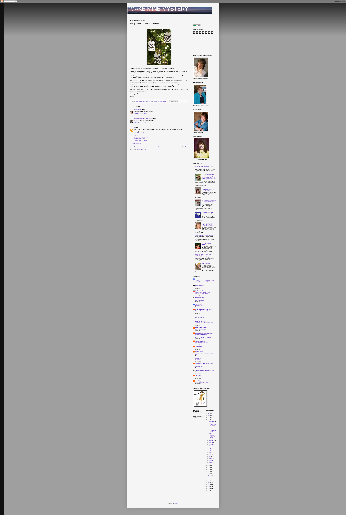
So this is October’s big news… (202, 359)
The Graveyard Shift (200, 321)
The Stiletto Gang (199, 297)
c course (136, 135)
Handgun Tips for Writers (208, 212)
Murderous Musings (200, 341)
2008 (209, 490)
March (210, 458)
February (211, 460)
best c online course (139, 132)
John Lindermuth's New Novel (201, 342)
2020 (209, 465)
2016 (209, 473)
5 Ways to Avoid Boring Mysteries (202, 382)
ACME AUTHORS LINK (201, 328)
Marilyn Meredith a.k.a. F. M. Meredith (143, 118)
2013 (209, 480)
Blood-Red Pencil (199, 285)
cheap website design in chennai (142, 137)
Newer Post (133, 147)
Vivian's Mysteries (200, 381)
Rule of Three (198, 304)
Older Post (184, 147)
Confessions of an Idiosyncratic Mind (204, 370)
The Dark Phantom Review (202, 279)
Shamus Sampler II (199, 366)
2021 (209, 419)
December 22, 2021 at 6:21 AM (141, 113)
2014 (209, 478)
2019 (209, 467)
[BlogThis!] (172, 101)
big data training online (140, 138)
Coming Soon (198, 371)
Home (159, 147)
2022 (209, 417)
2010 (209, 486)
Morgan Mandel (138, 109)
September (211, 444)
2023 (209, 415)
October (211, 442)
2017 (209, 471)
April (210, 456)
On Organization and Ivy (212, 430)
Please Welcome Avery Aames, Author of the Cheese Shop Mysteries (208, 224)
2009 (209, 488)
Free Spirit (197, 375)
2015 (209, 476)
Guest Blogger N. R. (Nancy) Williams (204, 235)
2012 (209, 482)
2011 (209, 484)
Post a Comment (136, 143)
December (211, 421)
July (210, 450)
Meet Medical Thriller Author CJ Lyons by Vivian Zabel (209, 201)
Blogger (176, 503)
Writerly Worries (206, 263)
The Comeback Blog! (199, 317)
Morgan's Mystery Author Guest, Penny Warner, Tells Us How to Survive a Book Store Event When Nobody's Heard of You (209, 177)
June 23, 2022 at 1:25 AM (140, 140)
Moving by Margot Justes (200, 329)
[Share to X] (174, 101)
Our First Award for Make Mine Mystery (204, 166)
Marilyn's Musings (199, 291)
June (210, 452)
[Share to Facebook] (175, 101)
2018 (209, 469)
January (211, 462)
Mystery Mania (199, 351)
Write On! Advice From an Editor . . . (204, 309)
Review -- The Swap (199, 347)
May (210, 454)
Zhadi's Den (198, 358)
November (211, 440)
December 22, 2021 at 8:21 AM (141, 122)
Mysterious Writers (200, 316)
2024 (209, 413)
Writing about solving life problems (202, 377)
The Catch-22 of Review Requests (202, 286)
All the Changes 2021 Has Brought (212, 435)
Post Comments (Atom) (142, 149)
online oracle (137, 134)
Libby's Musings (199, 346)
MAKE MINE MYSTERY (159, 9)
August (211, 448)
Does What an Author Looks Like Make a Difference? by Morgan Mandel (209, 189)
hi (134, 127)
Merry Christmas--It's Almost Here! (212, 425)
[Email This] (170, 101)
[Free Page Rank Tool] (196, 25)
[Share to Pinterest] (177, 101)
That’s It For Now (199, 305)
